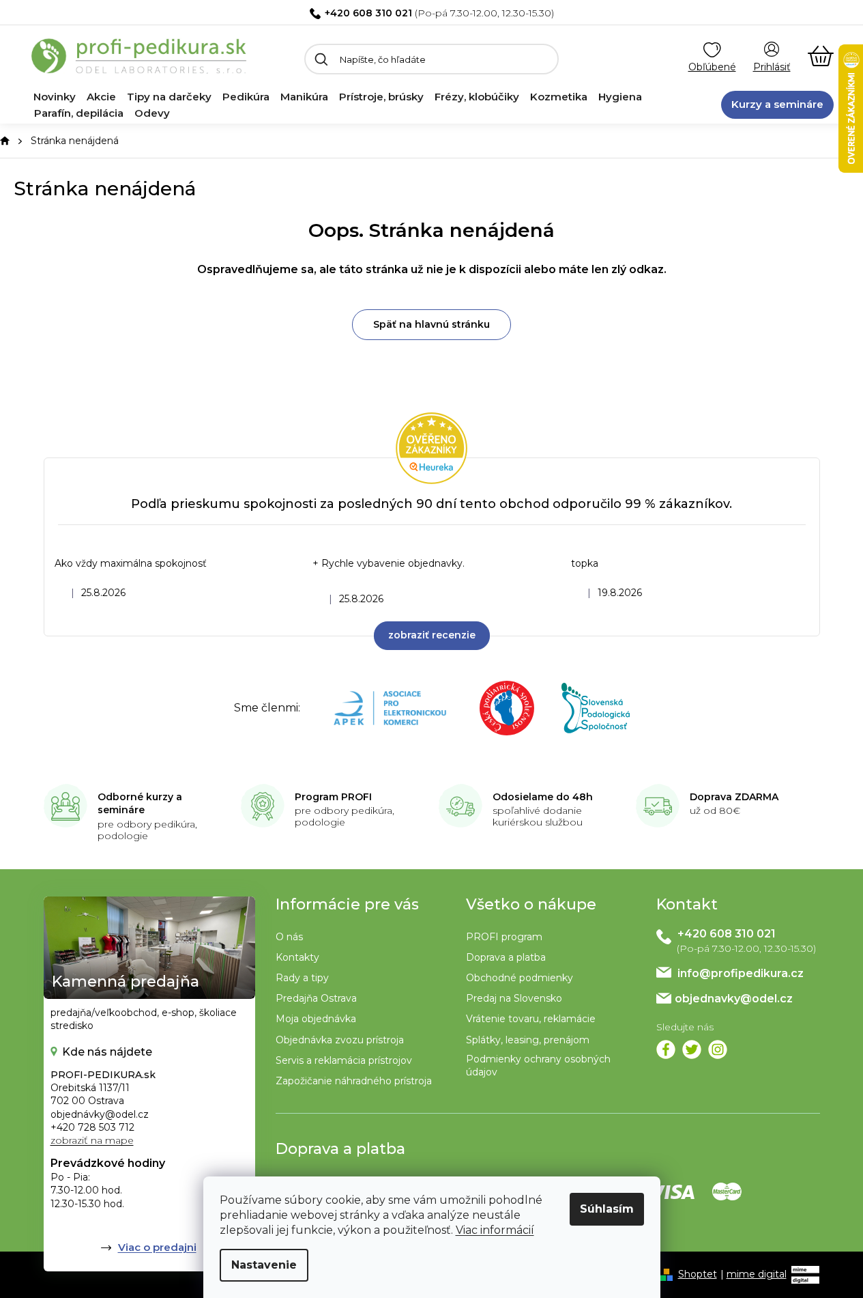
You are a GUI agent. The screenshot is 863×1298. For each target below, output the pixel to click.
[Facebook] (665, 1049)
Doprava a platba (506, 957)
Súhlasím (607, 1208)
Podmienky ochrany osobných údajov (538, 1065)
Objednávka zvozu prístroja (340, 1040)
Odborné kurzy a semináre (140, 804)
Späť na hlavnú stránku (431, 324)
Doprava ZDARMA (734, 797)
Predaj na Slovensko (514, 998)
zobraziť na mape (92, 1140)
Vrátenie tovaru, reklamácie (531, 1019)
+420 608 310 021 (368, 13)
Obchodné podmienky (519, 978)
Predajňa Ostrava (316, 998)
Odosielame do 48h (543, 797)
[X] (691, 1049)
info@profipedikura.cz (740, 973)
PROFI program (504, 937)
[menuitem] (54, 97)
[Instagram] (717, 1049)
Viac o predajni (157, 1247)
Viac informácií (495, 1230)
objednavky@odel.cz (734, 998)
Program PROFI (333, 797)
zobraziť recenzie (432, 635)
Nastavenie (264, 1264)
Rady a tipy (302, 978)
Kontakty (297, 957)
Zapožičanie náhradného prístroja (354, 1081)
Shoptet (697, 1274)
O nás (289, 937)
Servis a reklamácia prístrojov (344, 1060)
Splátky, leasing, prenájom (527, 1040)
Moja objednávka (316, 1019)
